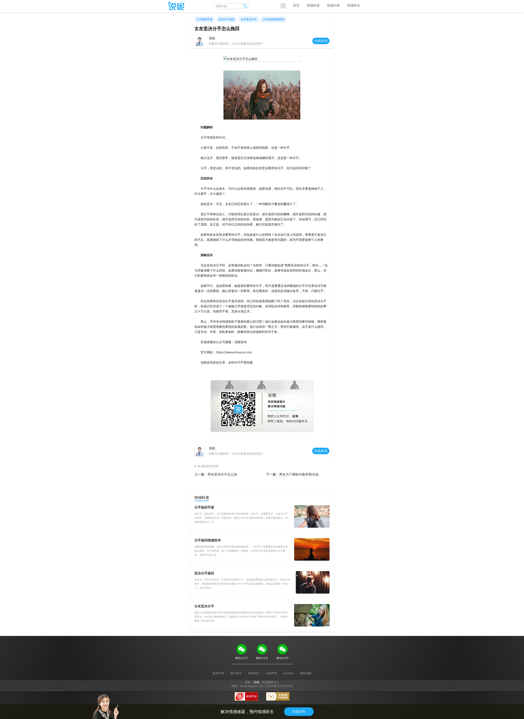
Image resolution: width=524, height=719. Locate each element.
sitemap (288, 673)
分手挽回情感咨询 (273, 19)
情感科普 (313, 5)
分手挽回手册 (204, 19)
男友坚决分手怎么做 (222, 474)
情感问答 (333, 5)
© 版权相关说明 (208, 466)
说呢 (256, 682)
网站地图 (305, 673)
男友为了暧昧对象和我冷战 (298, 474)
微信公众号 (241, 657)
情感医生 (353, 5)
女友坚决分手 (249, 19)
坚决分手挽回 (227, 19)
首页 (296, 5)
